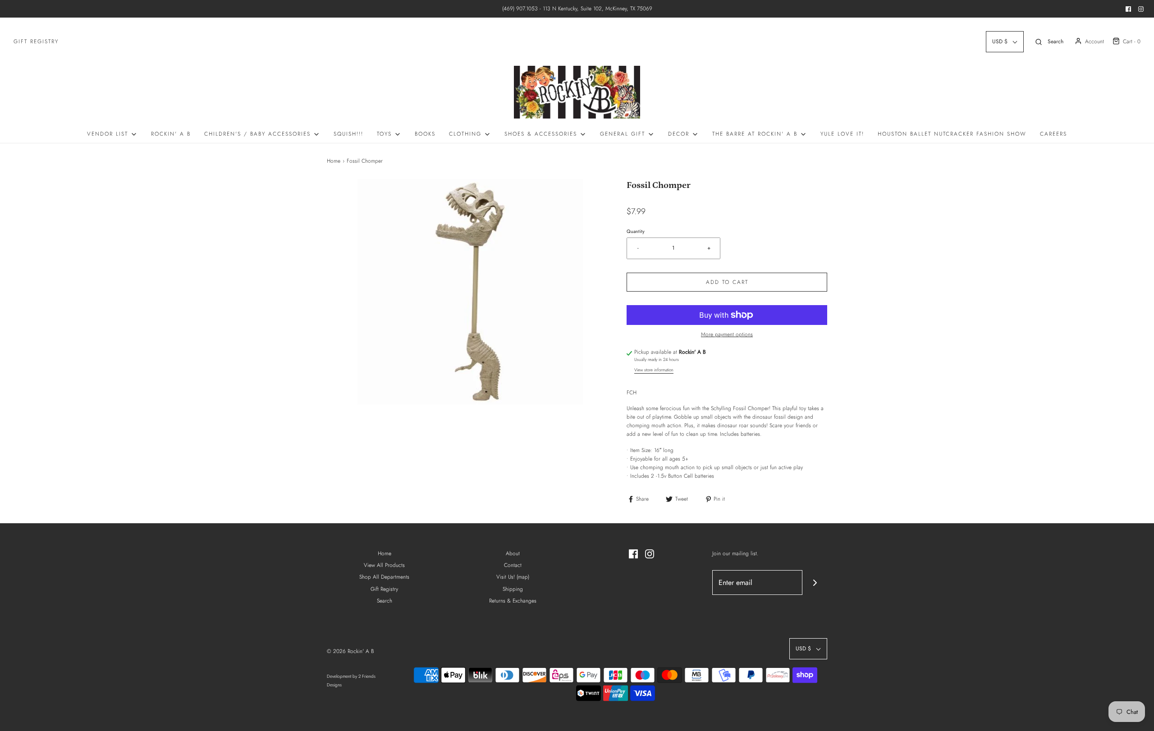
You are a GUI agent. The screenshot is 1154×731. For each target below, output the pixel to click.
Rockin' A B (171, 134)
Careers (1053, 134)
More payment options (727, 334)
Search (384, 601)
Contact (513, 565)
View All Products (384, 565)
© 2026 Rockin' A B (350, 651)
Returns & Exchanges (512, 601)
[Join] (814, 582)
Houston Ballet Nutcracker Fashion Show (952, 134)
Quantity (636, 231)
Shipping (513, 589)
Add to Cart (727, 282)
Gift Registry (36, 41)
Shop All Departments (384, 577)
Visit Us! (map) (512, 577)
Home (333, 161)
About (513, 553)
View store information (653, 370)
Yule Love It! (842, 134)
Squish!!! (348, 134)
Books (425, 134)
